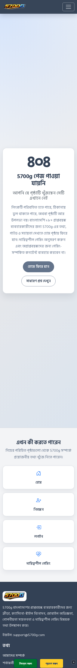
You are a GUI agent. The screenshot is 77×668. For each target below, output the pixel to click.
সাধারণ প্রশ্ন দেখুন (38, 281)
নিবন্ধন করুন (25, 663)
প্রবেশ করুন (52, 663)
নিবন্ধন (39, 509)
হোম (39, 482)
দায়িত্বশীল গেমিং (38, 563)
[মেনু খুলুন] (68, 7)
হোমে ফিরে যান (38, 266)
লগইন (38, 536)
